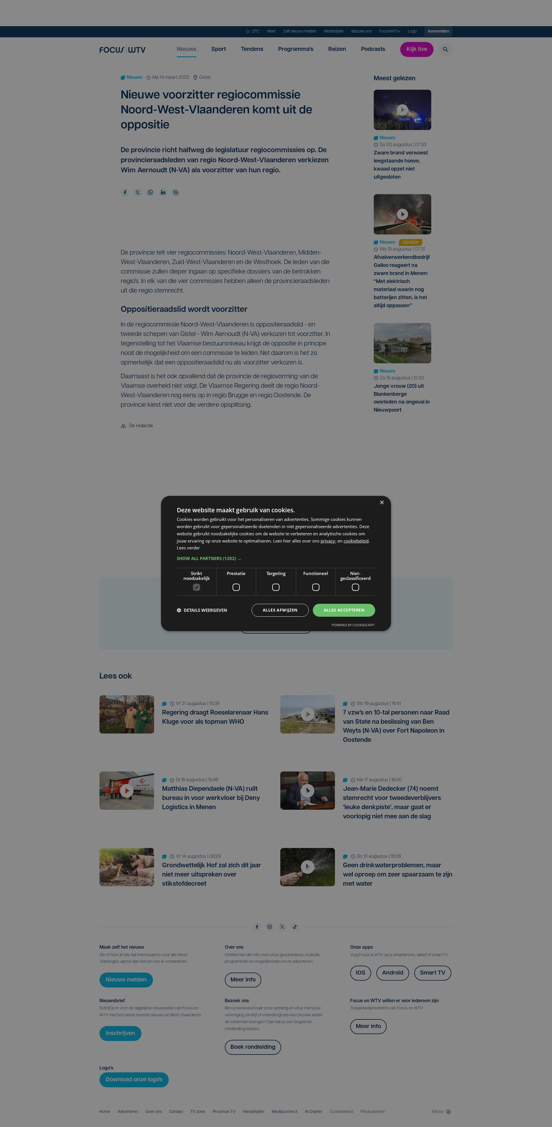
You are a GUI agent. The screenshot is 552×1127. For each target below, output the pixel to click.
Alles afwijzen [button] (280, 610)
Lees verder (188, 548)
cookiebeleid (356, 541)
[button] (276, 558)
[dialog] (276, 563)
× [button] (381, 503)
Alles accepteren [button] (344, 610)
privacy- (328, 541)
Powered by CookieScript (353, 625)
